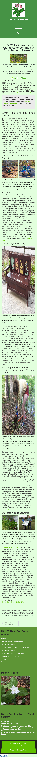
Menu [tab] (18, 26)
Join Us (3, 659)
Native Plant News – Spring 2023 (13, 602)
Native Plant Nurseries (9, 650)
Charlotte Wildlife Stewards (11, 547)
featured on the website (23, 93)
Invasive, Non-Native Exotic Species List (15, 647)
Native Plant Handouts (9, 645)
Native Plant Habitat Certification (13, 653)
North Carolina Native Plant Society (18, 19)
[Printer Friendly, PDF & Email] (18, 78)
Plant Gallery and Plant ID (10, 656)
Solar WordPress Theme (17, 744)
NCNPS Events (6, 639)
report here (6, 510)
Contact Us (5, 662)
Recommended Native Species (12, 642)
